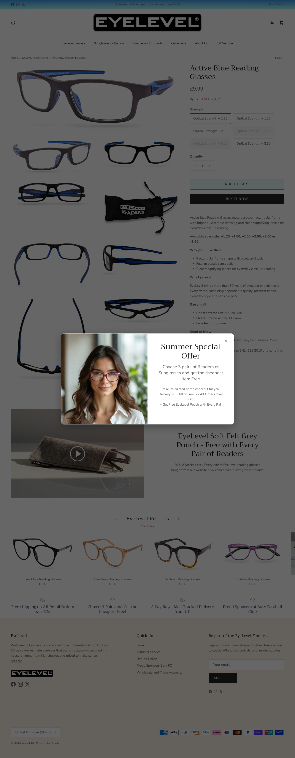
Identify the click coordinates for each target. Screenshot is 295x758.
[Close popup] (226, 341)
